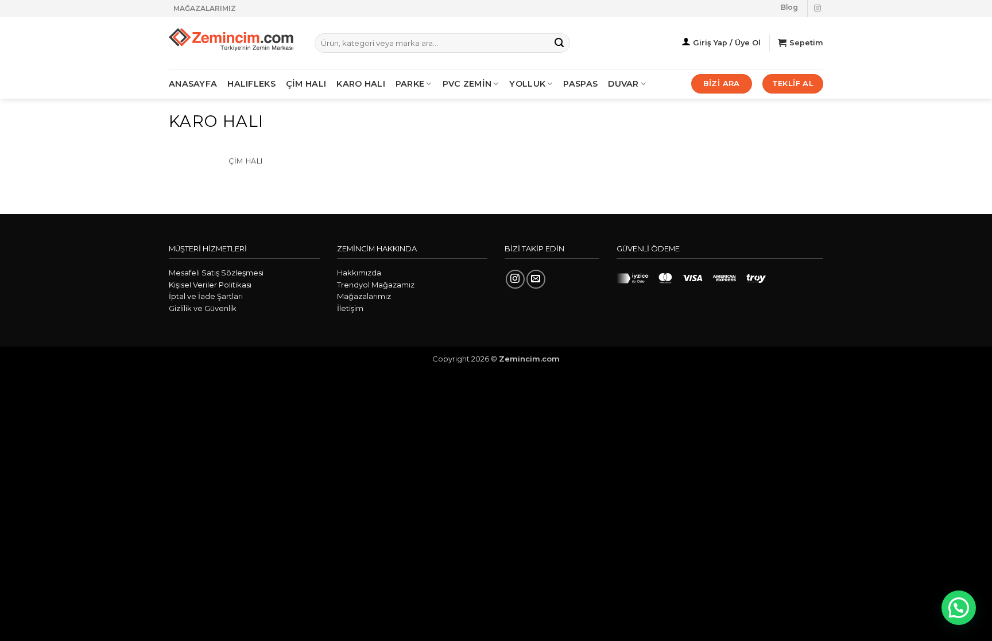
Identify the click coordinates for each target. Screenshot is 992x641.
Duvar (623, 84)
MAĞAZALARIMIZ (204, 8)
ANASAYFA (193, 84)
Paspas (580, 84)
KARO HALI (360, 84)
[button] (958, 608)
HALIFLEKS (251, 84)
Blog (789, 7)
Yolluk (527, 84)
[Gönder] (559, 43)
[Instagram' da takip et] (817, 9)
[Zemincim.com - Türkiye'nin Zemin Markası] (233, 43)
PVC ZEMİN (467, 84)
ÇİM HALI (306, 84)
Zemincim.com (529, 358)
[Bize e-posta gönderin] (535, 279)
